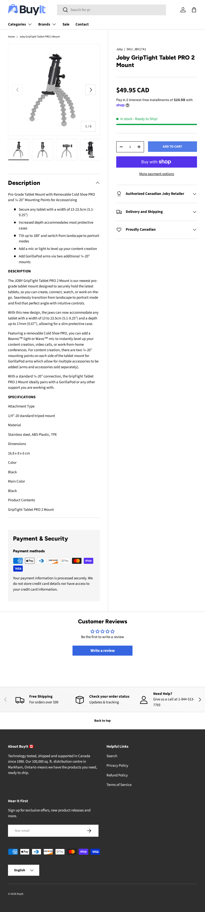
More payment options (156, 174)
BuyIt (20, 894)
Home (11, 36)
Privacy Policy (117, 765)
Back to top (102, 720)
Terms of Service (119, 784)
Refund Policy (117, 775)
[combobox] (111, 10)
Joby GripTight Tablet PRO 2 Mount (40, 36)
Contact (82, 24)
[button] (194, 9)
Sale (66, 24)
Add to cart (172, 146)
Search (111, 756)
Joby (119, 49)
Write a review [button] (102, 650)
